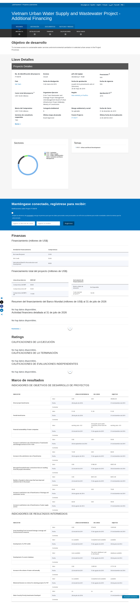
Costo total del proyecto (24, 93)
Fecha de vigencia (106, 81)
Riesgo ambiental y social (81, 108)
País (16, 81)
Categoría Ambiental (51, 108)
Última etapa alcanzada (52, 115)
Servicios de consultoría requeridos (24, 116)
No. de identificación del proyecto (27, 74)
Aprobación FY (105, 93)
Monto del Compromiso (23, 108)
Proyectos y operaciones (30, 5)
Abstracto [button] (19, 31)
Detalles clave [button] (35, 31)
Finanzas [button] (50, 31)
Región (74, 92)
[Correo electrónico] (1, 298)
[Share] (1, 306)
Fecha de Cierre (105, 108)
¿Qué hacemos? (16, 5)
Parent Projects (77, 115)
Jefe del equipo (77, 74)
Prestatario (105, 74)
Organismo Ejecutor (50, 92)
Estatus (46, 74)
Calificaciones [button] (65, 31)
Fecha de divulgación (51, 81)
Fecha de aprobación (79, 81)
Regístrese (69, 223)
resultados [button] (81, 31)
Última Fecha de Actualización (111, 115)
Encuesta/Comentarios (130, 597)
